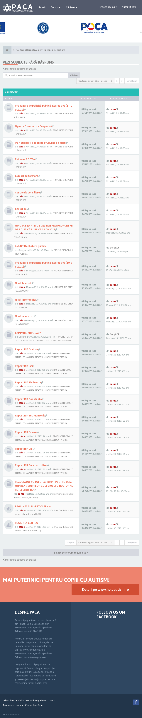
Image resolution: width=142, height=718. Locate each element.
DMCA (52, 700)
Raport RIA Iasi (24, 366)
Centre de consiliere (27, 192)
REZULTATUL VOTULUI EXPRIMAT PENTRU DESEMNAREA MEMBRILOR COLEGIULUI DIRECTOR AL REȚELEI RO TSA (44, 485)
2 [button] (116, 80)
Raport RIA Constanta (28, 399)
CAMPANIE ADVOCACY (28, 333)
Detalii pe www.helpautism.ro (105, 589)
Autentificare (129, 6)
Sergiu (22, 250)
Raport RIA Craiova (26, 349)
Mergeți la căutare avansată (20, 68)
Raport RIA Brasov (26, 432)
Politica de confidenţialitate (31, 700)
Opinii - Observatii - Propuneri (33, 126)
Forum (55, 7)
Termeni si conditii (13, 705)
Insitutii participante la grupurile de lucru (40, 142)
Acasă (42, 7)
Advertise (8, 700)
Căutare (70, 7)
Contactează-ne (34, 705)
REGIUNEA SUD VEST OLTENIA (33, 506)
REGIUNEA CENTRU (26, 523)
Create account (107, 6)
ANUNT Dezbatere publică (31, 246)
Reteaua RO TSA (25, 159)
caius (21, 113)
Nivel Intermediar (25, 299)
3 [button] (122, 80)
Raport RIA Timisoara (28, 382)
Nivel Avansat (23, 283)
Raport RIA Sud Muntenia (30, 415)
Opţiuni (70, 542)
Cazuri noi (21, 209)
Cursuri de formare (26, 176)
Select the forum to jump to (70, 552)
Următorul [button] (132, 80)
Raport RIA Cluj (24, 448)
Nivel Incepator (24, 316)
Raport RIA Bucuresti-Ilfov (31, 465)
